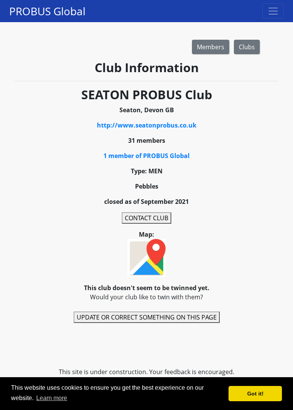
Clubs (247, 47)
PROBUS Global (47, 11)
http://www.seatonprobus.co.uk (146, 125)
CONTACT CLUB (146, 218)
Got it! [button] (255, 394)
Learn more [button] (51, 398)
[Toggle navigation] (273, 11)
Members (210, 47)
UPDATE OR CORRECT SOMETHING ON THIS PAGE (147, 317)
